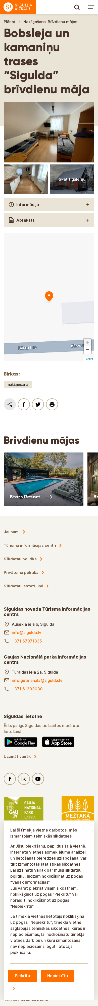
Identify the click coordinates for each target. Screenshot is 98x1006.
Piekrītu (22, 975)
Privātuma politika (21, 572)
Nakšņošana (34, 21)
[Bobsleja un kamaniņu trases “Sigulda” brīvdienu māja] (49, 297)
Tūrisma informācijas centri (30, 545)
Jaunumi (12, 531)
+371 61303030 (27, 688)
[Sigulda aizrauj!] (42, 7)
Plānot (9, 21)
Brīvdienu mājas (62, 21)
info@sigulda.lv (26, 632)
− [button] (87, 350)
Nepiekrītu (57, 975)
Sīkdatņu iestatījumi (23, 586)
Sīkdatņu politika (20, 559)
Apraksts (25, 220)
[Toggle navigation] (91, 7)
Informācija (27, 204)
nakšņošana (18, 384)
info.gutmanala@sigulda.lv (37, 680)
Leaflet (89, 359)
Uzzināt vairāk (17, 756)
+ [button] (87, 342)
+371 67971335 (27, 641)
